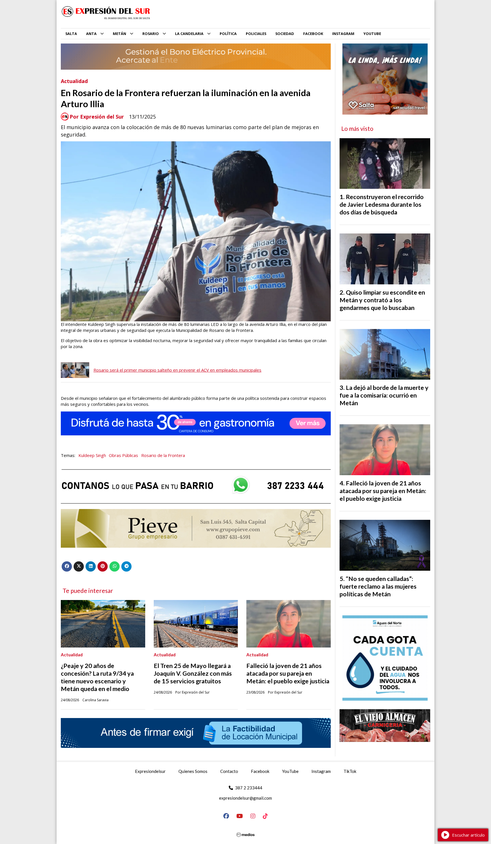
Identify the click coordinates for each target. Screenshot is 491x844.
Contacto (229, 771)
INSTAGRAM (343, 33)
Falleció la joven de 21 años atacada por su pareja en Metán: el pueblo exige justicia (287, 673)
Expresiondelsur (150, 771)
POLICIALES (256, 33)
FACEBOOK (313, 33)
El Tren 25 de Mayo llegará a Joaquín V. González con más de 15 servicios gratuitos (193, 673)
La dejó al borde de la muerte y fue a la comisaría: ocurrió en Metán (384, 395)
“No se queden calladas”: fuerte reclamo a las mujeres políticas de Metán (378, 586)
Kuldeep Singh (92, 455)
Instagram (321, 771)
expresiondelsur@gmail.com (245, 797)
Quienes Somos (192, 771)
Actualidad (74, 81)
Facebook (260, 771)
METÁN (119, 33)
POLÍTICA (228, 33)
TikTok (350, 771)
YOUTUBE (372, 33)
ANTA (91, 33)
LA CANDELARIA (189, 33)
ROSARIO (150, 33)
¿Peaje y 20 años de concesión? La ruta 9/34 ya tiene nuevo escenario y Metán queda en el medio (97, 677)
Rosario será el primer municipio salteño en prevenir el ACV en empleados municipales (177, 370)
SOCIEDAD (284, 33)
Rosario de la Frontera (163, 455)
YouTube (290, 771)
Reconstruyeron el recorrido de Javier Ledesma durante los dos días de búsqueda (382, 204)
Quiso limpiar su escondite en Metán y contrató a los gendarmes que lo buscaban (382, 300)
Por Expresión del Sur (97, 117)
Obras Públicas (123, 455)
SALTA (71, 33)
